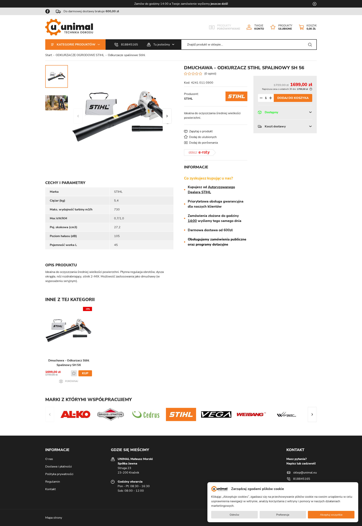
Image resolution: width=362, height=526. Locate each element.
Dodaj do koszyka (293, 98)
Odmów (234, 515)
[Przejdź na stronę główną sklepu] (69, 27)
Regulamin (52, 482)
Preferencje (282, 515)
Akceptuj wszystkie (331, 515)
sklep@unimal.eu (305, 473)
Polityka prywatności (59, 474)
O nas (49, 459)
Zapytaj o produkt (201, 131)
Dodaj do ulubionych (203, 137)
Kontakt (50, 489)
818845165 (129, 44)
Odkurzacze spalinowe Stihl (126, 55)
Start (48, 55)
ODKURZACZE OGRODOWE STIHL (80, 55)
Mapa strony (53, 518)
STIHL (188, 99)
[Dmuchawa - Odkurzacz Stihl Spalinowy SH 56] (122, 116)
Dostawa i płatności (58, 466)
